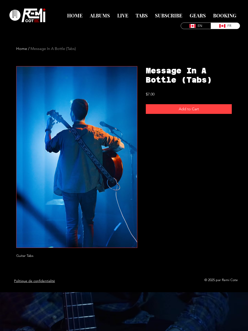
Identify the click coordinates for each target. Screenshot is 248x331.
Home (21, 48)
